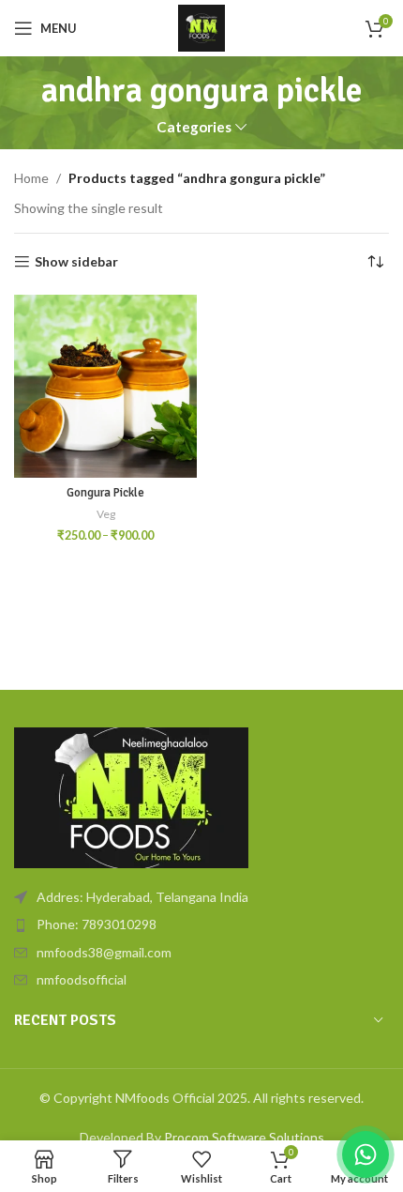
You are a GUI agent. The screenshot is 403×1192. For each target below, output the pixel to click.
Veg (106, 514)
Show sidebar (76, 261)
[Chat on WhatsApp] (365, 1154)
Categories (194, 127)
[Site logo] (201, 27)
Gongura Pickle (105, 492)
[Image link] (131, 796)
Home (31, 178)
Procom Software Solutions (244, 1137)
